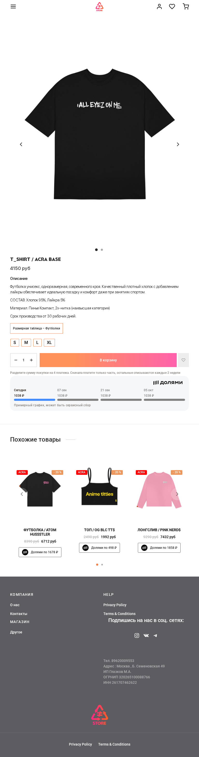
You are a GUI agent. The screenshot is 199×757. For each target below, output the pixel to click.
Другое (16, 632)
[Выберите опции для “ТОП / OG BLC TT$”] (108, 512)
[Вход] (159, 6)
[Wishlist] (172, 6)
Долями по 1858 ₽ (163, 548)
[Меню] (13, 6)
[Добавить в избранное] (183, 360)
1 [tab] (97, 565)
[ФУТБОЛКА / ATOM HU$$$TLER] (40, 489)
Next (178, 144)
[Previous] (22, 494)
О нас (14, 605)
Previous (21, 144)
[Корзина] (186, 6)
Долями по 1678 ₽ (44, 552)
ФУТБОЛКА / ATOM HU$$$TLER (40, 532)
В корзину (108, 360)
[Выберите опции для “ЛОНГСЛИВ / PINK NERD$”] (168, 512)
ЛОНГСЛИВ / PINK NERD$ (159, 530)
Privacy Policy (114, 605)
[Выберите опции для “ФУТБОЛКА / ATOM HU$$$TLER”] (49, 512)
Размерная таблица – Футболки (36, 328)
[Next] (177, 494)
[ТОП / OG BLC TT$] (99, 489)
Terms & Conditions (119, 614)
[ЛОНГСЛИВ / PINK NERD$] (159, 489)
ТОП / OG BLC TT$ (99, 530)
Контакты (18, 614)
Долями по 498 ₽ (104, 548)
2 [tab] (102, 564)
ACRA (22, 472)
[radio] (14, 343)
